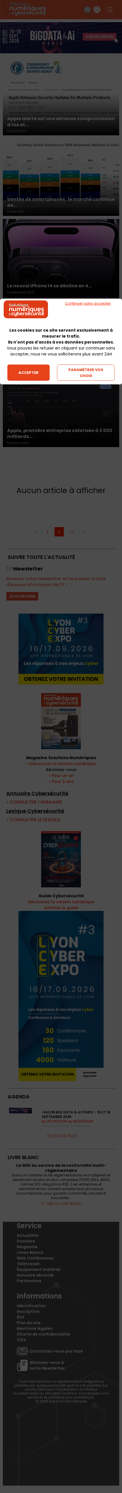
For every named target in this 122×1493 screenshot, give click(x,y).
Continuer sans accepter (88, 303)
